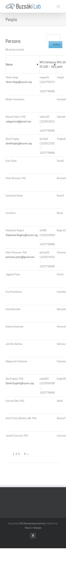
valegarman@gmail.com (18, 121)
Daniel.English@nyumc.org (20, 383)
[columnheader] (23, 64)
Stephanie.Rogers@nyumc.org (22, 235)
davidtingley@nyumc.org (19, 143)
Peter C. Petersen (33, 527)
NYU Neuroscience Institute (32, 523)
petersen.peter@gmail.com (20, 257)
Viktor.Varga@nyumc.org (19, 82)
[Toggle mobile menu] (58, 6)
